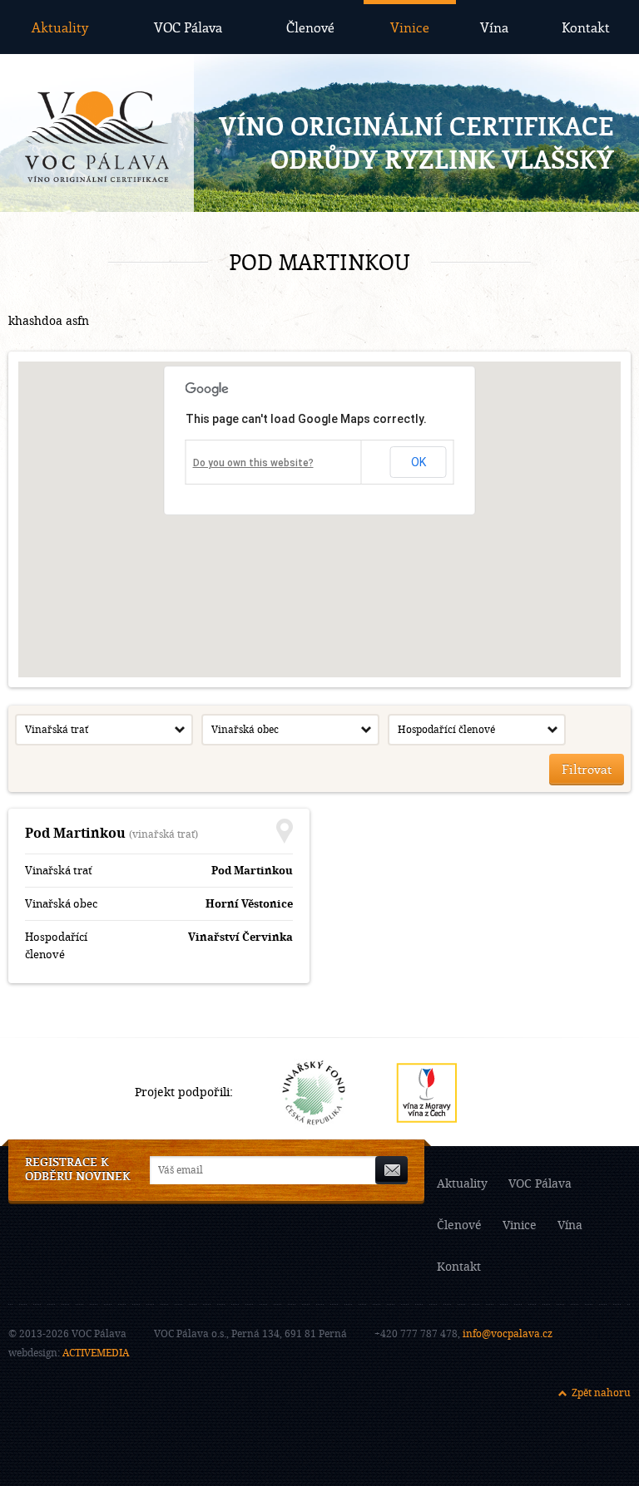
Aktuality (60, 27)
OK (418, 462)
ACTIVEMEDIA (95, 1353)
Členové (310, 27)
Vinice (409, 27)
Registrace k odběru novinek (78, 1170)
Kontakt (586, 27)
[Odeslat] (391, 1170)
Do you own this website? (253, 463)
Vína (494, 27)
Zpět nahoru (601, 1393)
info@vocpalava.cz (507, 1334)
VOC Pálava (188, 27)
